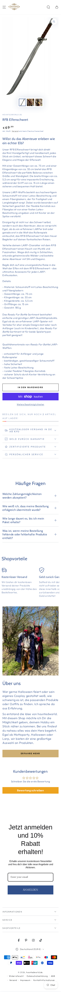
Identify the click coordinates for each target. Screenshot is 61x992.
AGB (53, 976)
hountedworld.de (12, 115)
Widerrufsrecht (16, 976)
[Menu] (4, 7)
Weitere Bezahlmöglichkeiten (30, 404)
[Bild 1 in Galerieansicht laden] (22, 102)
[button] (48, 7)
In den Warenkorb (30, 387)
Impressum (25, 980)
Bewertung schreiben (30, 790)
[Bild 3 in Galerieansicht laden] (38, 102)
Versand (15, 131)
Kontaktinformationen (44, 980)
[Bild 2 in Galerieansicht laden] (30, 102)
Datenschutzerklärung (37, 976)
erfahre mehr (30, 753)
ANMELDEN (30, 890)
